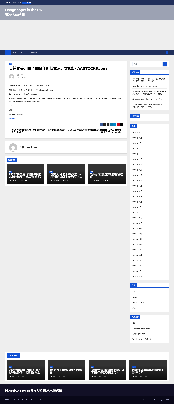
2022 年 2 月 (137, 202)
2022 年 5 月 (137, 186)
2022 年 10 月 (137, 159)
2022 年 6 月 (137, 181)
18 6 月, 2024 (15, 376)
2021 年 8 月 (137, 234)
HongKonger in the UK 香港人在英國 (33, 390)
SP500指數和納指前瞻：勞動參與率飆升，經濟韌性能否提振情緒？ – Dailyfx (38, 131)
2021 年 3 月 (137, 261)
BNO (134, 292)
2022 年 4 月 (137, 191)
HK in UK (24, 75)
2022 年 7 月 (137, 175)
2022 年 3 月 (137, 197)
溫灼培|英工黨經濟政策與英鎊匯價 (106, 176)
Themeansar (36, 400)
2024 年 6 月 (137, 133)
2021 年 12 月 (137, 213)
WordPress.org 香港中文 (141, 339)
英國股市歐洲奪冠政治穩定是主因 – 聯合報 (148, 99)
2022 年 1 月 (137, 207)
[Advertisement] (87, 35)
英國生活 (34, 52)
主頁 (14, 52)
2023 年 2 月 (137, 138)
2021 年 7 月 (137, 239)
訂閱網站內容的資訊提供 (141, 328)
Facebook (146, 400)
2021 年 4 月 (137, 255)
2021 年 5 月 (137, 250)
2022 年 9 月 (137, 165)
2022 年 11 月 (137, 154)
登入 (134, 323)
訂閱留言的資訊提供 (139, 334)
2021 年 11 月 (137, 218)
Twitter (154, 400)
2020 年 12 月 (137, 277)
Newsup (28, 400)
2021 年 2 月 (137, 266)
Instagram (161, 400)
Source (12, 119)
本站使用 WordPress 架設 (13, 400)
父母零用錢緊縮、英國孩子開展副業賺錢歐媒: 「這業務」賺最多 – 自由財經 (25, 177)
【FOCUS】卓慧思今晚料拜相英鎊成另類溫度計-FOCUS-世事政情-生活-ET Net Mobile (94, 131)
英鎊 (11, 64)
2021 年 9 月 (137, 229)
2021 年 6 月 (137, 245)
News (23, 52)
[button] (163, 52)
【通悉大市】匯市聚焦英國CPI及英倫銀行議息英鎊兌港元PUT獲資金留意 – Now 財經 (65, 177)
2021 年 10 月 (137, 223)
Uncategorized (138, 302)
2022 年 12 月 (137, 149)
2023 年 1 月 (137, 143)
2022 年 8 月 (137, 170)
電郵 (167, 400)
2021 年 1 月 (137, 271)
